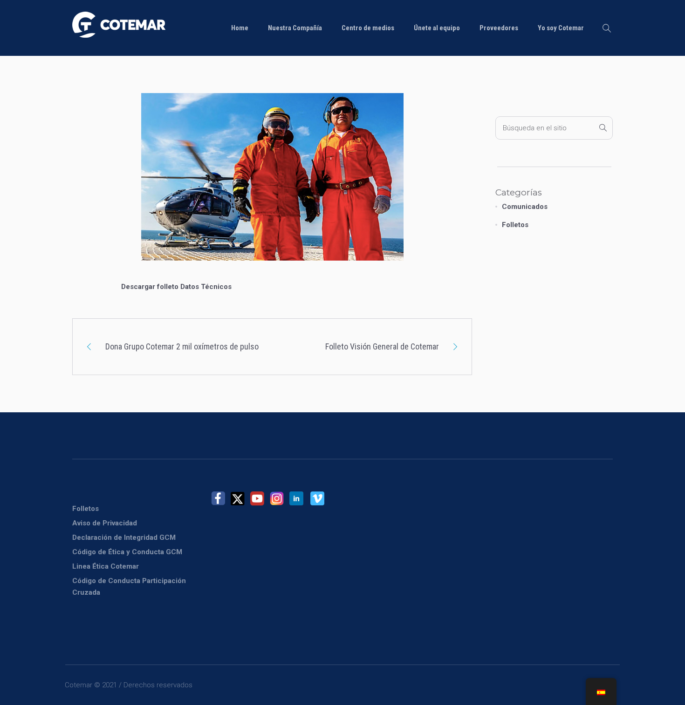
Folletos (515, 225)
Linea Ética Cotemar (105, 566)
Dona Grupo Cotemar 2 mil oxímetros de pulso (182, 346)
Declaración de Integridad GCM (124, 537)
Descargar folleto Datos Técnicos (176, 286)
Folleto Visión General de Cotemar (382, 346)
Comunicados (525, 206)
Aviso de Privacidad (104, 523)
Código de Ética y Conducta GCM (127, 552)
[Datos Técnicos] (272, 185)
